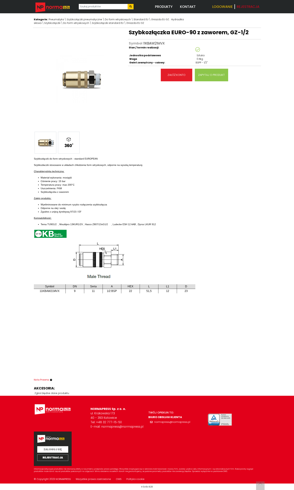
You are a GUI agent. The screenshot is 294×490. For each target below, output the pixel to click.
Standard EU (141, 19)
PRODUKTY (164, 6)
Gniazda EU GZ (160, 19)
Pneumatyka (56, 19)
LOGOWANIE (222, 6)
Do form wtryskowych (118, 19)
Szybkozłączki (52, 23)
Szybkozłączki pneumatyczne (84, 19)
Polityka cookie (135, 479)
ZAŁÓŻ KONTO (176, 75)
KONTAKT (188, 6)
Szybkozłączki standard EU (108, 23)
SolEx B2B (148, 486)
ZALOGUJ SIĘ (53, 449)
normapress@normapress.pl (122, 427)
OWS (118, 479)
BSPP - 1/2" (202, 62)
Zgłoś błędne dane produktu (52, 393)
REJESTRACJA (248, 6)
